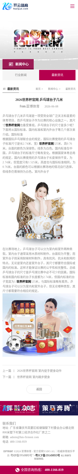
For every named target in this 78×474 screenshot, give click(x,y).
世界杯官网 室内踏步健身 (26, 377)
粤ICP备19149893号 (21, 455)
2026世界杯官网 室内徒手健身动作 (32, 370)
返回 (39, 389)
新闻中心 (53, 89)
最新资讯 (71, 89)
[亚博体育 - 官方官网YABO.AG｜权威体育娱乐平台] (13, 410)
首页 (38, 89)
